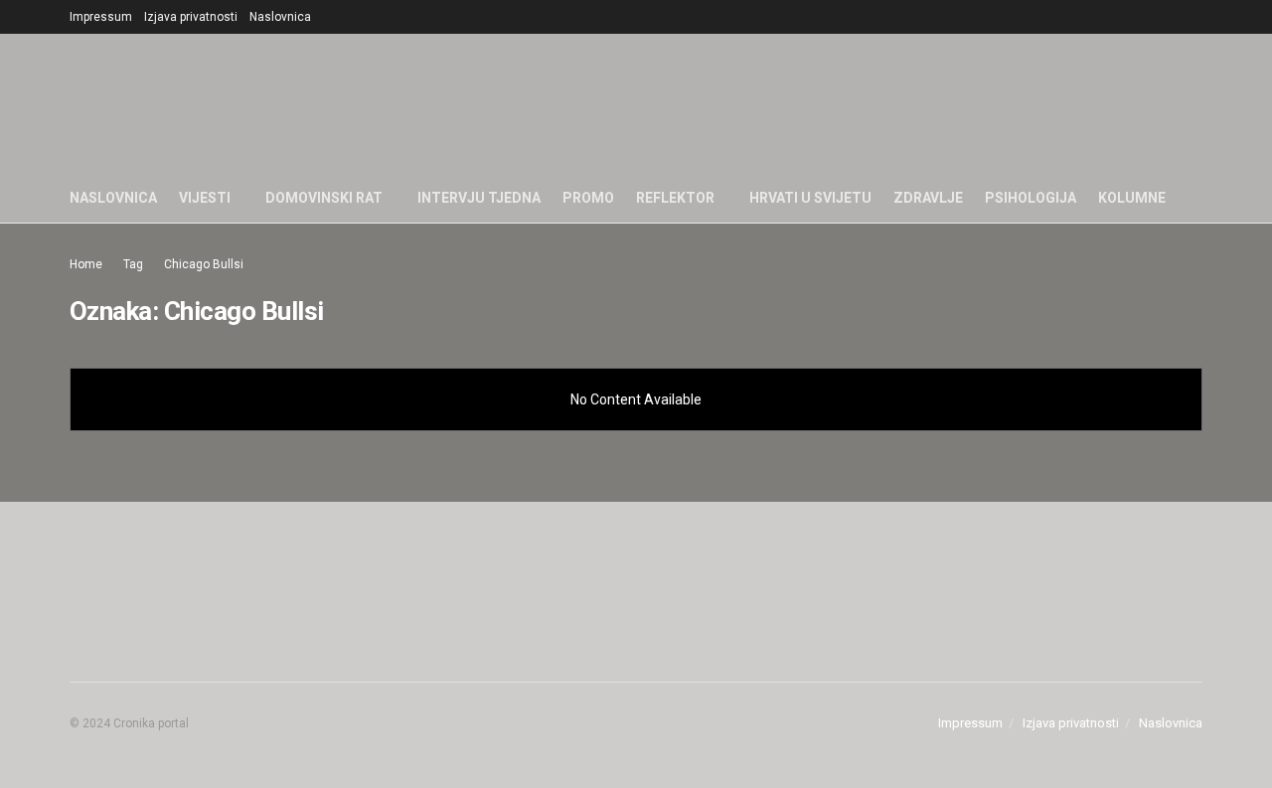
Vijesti (205, 198)
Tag (133, 264)
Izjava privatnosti (191, 17)
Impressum (101, 17)
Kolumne (1132, 198)
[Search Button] (1195, 198)
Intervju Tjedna (479, 198)
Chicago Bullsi (203, 264)
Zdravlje (928, 198)
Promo (588, 198)
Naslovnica (280, 17)
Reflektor (675, 198)
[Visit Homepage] (666, 103)
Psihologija (1030, 198)
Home (86, 264)
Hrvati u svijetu (810, 198)
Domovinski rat (324, 198)
